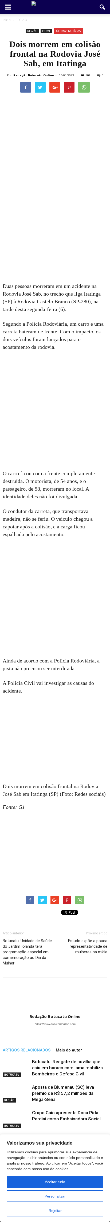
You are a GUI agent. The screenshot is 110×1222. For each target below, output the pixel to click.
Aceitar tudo (55, 1182)
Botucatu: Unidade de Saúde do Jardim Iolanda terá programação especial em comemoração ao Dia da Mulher (27, 952)
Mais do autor (69, 1050)
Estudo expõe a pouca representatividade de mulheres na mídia (87, 946)
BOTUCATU (11, 1074)
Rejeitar (55, 1210)
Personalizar (55, 1196)
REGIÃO (32, 31)
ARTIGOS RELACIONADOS (26, 1050)
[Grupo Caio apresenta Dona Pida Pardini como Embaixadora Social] (16, 1119)
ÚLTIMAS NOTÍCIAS (68, 31)
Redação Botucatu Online (33, 75)
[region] (55, 1178)
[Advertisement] (55, 225)
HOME (46, 31)
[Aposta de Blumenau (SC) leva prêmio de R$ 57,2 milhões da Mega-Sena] (16, 1093)
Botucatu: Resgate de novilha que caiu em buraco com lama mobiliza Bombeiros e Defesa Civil (67, 1067)
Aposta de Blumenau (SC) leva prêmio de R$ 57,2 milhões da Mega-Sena (63, 1093)
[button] (102, 7)
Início (7, 20)
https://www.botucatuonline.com (55, 1024)
